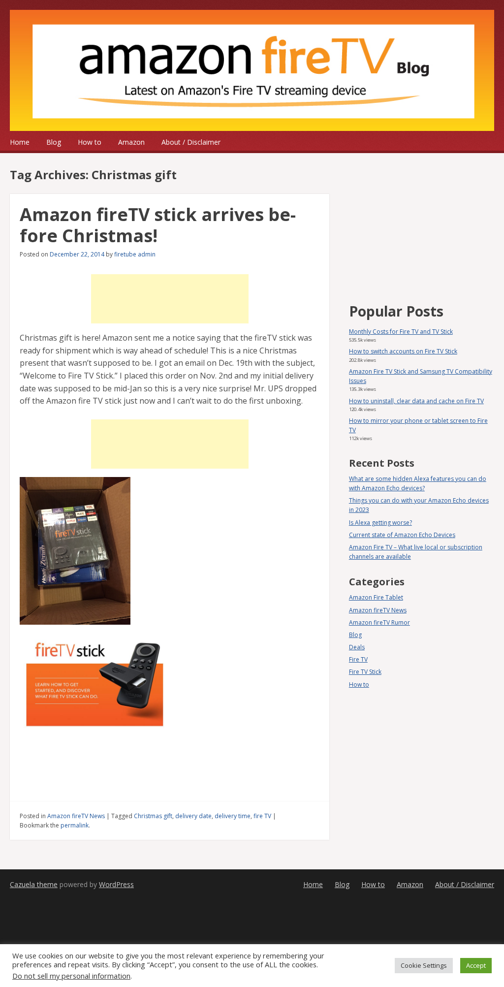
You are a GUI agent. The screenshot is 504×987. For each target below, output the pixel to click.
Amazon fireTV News (76, 816)
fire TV (262, 816)
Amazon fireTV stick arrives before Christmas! (158, 225)
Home (20, 142)
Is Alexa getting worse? (380, 522)
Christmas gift (153, 816)
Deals (357, 647)
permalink (75, 825)
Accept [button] (476, 965)
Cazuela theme (34, 884)
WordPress (116, 884)
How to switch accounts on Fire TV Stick (403, 351)
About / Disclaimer (190, 142)
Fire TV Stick (365, 672)
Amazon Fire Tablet (376, 597)
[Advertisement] (170, 298)
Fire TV (358, 659)
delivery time (233, 816)
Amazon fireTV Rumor (379, 622)
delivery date (193, 816)
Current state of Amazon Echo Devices (402, 535)
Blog (53, 142)
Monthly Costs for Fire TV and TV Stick (401, 331)
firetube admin (135, 254)
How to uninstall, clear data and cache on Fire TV (416, 401)
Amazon (131, 142)
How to (89, 142)
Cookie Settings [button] (424, 965)
